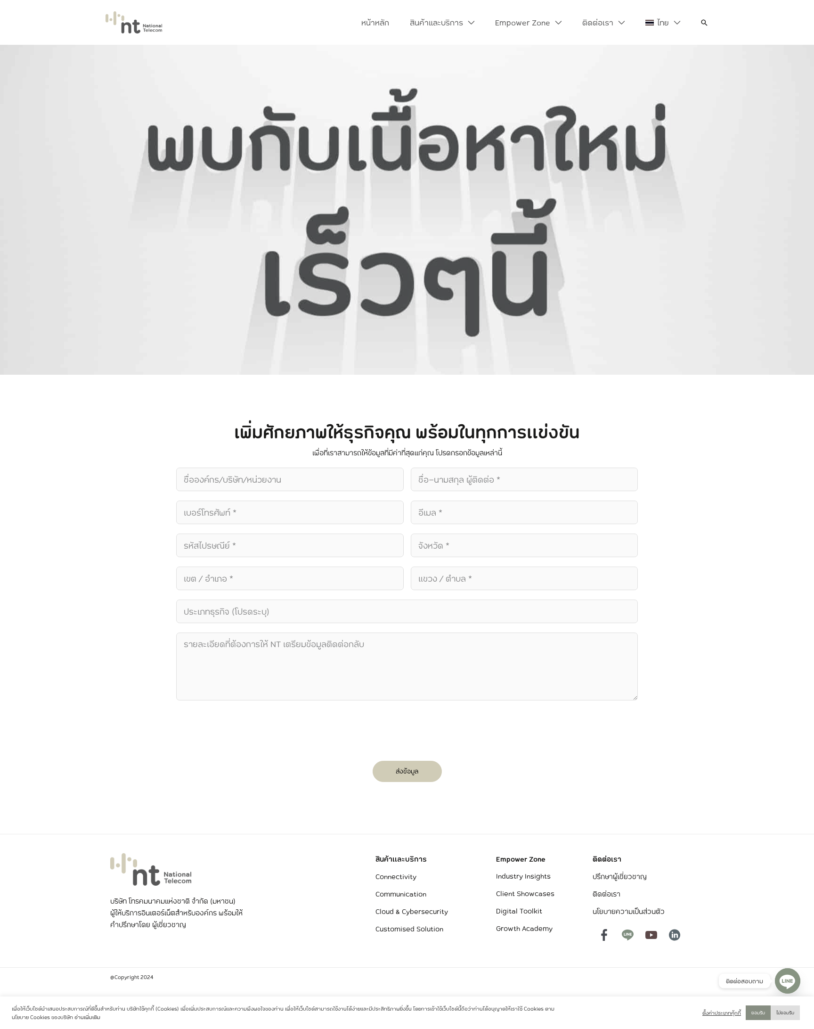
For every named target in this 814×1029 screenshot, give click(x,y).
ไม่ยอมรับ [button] (785, 1012)
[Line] (787, 981)
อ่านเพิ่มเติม (87, 1017)
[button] (468, 22)
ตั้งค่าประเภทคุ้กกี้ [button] (721, 1013)
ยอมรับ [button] (758, 1012)
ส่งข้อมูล (407, 771)
